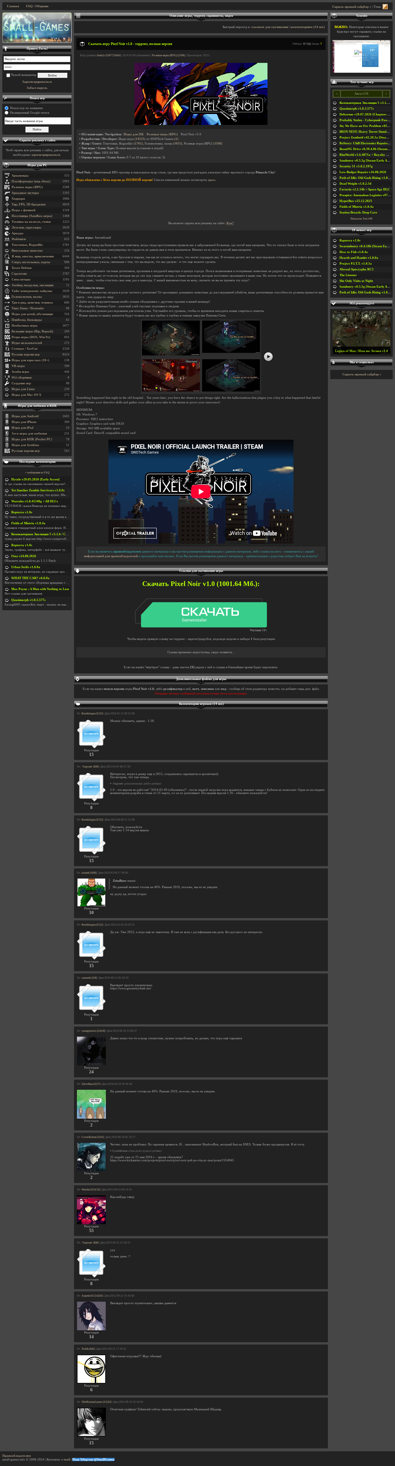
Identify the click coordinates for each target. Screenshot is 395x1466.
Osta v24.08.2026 (23, 556)
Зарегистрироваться (37, 81)
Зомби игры (20, 371)
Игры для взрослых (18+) (30, 360)
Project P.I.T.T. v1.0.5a (355, 263)
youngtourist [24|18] (93, 1030)
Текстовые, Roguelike (27, 244)
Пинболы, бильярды (27, 319)
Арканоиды (20, 175)
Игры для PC (37, 165)
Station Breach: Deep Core (358, 212)
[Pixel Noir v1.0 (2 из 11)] (231, 351)
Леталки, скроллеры (26, 227)
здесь (211, 179)
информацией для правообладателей (111, 556)
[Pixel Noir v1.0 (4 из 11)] (231, 390)
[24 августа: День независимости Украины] (37, 27)
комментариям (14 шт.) (308, 27)
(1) (176, 139)
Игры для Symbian (25, 445)
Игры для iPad (22, 427)
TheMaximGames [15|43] (96, 1402)
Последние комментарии (37, 461)
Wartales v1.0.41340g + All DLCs (34, 501)
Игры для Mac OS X (26, 394)
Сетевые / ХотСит (25, 348)
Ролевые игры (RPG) (27, 187)
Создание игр (21, 383)
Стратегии (19, 273)
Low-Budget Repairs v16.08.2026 (362, 172)
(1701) (138, 143)
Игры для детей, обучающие (32, 314)
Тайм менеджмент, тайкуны (32, 291)
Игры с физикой (23, 210)
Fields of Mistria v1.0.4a (28, 523)
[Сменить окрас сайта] (385, 6)
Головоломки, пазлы (27, 296)
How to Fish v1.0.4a (353, 252)
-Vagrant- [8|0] (90, 766)
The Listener (348, 275)
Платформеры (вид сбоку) (31, 181)
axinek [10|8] (89, 872)
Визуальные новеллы (27, 250)
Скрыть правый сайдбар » (351, 6)
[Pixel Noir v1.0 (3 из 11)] (171, 390)
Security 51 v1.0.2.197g (356, 166)
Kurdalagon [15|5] (92, 713)
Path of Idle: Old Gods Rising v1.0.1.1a (367, 177)
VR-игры (18, 366)
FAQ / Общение (37, 6)
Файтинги (19, 239)
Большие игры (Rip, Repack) (32, 331)
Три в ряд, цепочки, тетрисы (32, 302)
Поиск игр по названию (26, 108)
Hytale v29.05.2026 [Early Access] (35, 479)
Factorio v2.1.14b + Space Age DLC (364, 189)
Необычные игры (25, 325)
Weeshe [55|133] (91, 1189)
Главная (13, 6)
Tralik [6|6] (88, 1348)
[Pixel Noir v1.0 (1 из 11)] (171, 354)
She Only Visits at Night (356, 280)
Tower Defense (22, 267)
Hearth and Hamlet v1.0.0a (358, 257)
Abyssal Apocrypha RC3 (356, 269)
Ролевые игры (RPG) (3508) (168, 55)
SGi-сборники (22, 377)
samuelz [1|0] (89, 977)
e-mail (65, 1459)
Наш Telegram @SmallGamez (93, 1459)
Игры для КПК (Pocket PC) (32, 439)
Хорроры (18, 198)
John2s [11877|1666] (109, 55)
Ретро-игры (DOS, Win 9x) (31, 337)
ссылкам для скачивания (269, 27)
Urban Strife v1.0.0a (25, 567)
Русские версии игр (26, 354)
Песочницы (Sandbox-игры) (32, 216)
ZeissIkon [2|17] (91, 1084)
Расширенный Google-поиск (29, 112)
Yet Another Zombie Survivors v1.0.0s (37, 490)
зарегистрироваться (45, 154)
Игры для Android (25, 416)
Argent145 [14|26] (92, 1295)
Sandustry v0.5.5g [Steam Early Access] (367, 160)
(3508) (217, 143)
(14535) (139, 139)
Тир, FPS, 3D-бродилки (28, 204)
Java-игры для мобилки (29, 433)
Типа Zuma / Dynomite (28, 308)
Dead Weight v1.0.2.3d (355, 183)
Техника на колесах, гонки (31, 221)
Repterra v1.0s (21, 512)
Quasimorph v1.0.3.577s (28, 600)
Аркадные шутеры (25, 192)
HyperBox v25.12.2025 (355, 201)
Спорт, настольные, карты (31, 262)
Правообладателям (16, 1455)
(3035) (177, 143)
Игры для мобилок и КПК (37, 405)
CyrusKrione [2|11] (93, 1137)
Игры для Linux (23, 389)
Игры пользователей (27, 342)
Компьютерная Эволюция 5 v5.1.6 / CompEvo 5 (45, 534)
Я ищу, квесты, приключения (33, 256)
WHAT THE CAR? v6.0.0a (30, 578)
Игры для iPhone (24, 422)
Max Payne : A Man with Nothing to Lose (40, 589)
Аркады (17, 233)
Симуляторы (21, 279)
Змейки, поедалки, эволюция (32, 285)
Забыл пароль (37, 87)
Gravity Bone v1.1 (361, 351)
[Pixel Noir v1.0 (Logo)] (200, 124)
